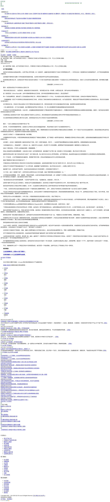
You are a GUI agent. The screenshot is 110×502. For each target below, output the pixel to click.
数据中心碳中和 (8, 452)
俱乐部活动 (21, 42)
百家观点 (4, 35)
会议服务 (27, 47)
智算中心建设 (8, 448)
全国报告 (7, 28)
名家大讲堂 (17, 37)
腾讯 (21, 331)
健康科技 (45, 13)
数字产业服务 (45, 47)
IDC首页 (3, 55)
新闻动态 (12, 18)
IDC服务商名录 (9, 23)
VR (7, 338)
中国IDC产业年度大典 (10, 440)
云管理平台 (7, 450)
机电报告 (29, 28)
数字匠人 (33, 42)
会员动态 (7, 42)
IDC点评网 (83, 47)
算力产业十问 (8, 438)
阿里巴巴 (17, 331)
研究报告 (4, 26)
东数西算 (4, 16)
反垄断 (4, 331)
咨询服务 (38, 47)
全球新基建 (58, 47)
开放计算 (39, 13)
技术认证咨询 (72, 47)
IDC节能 (17, 13)
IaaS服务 (15, 352)
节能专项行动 (8, 447)
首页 (2, 9)
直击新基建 (24, 37)
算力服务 (6, 443)
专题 (78, 47)
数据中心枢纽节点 (26, 51)
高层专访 (27, 42)
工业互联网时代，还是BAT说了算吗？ (14, 251)
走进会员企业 (14, 42)
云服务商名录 (17, 23)
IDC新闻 (7, 13)
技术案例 (23, 18)
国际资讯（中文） (80, 13)
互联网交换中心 (16, 51)
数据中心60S (39, 37)
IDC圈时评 (57, 13)
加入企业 (38, 42)
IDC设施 (12, 13)
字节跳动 (8, 257)
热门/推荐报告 (36, 28)
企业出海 (6, 445)
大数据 (26, 13)
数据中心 (15, 32)
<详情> (105, 323)
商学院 (6, 492)
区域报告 (12, 28)
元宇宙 (4, 338)
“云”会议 (32, 32)
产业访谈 (18, 18)
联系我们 (9, 499)
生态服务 (4, 45)
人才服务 (33, 47)
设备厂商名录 (25, 23)
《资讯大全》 (50, 23)
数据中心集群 (8, 441)
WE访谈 (6, 480)
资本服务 (52, 47)
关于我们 (3, 499)
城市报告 (18, 28)
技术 (4, 257)
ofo (1, 257)
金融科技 (50, 13)
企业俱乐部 (4, 40)
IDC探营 (6, 491)
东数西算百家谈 (36, 18)
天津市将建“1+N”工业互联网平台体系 (14, 254)
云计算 (22, 13)
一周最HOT (63, 13)
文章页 (14, 55)
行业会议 (4, 31)
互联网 (35, 13)
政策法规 (7, 18)
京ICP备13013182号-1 (39, 495)
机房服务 (6, 489)
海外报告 (23, 28)
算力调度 (9, 51)
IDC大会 (6, 485)
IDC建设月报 (70, 13)
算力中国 (6, 471)
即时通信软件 (10, 331)
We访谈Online (31, 37)
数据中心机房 (34, 23)
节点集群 (29, 18)
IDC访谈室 (7, 474)
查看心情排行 (7, 265)
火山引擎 (10, 352)
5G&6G (31, 13)
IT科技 (28, 32)
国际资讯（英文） (90, 13)
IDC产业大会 (35, 51)
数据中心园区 (42, 23)
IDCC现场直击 (47, 37)
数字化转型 (65, 47)
